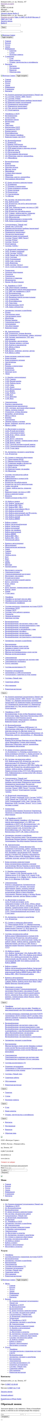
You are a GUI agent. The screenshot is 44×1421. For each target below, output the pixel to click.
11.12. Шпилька (11, 396)
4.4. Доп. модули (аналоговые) (16, 108)
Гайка (7, 561)
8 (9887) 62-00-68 (11, 1384)
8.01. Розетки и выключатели (15, 345)
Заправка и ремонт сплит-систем (17, 648)
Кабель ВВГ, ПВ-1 (11, 536)
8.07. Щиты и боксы (12, 347)
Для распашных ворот (13, 316)
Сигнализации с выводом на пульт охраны (20, 674)
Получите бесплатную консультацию (14, 1166)
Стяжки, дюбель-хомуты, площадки (18, 488)
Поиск (4, 27)
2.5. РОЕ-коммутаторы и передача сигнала (20, 148)
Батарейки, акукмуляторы (14, 414)
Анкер (7, 549)
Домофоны (9, 597)
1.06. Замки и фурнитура (14, 307)
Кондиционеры (10, 644)
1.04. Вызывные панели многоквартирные (20, 289)
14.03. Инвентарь (11, 263)
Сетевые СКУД (10, 610)
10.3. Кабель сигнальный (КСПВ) (17, 515)
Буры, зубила (10, 584)
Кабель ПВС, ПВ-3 (12, 538)
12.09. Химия (10, 437)
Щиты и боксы (10, 416)
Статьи (12, 52)
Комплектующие (11, 328)
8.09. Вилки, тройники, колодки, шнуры (20, 351)
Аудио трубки (10, 117)
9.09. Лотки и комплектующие (16, 221)
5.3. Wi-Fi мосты (11, 467)
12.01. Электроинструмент (15, 433)
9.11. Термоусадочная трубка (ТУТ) (18, 215)
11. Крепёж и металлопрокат (15, 377)
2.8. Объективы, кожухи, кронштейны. (19, 156)
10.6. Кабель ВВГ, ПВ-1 (13, 505)
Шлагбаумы (9, 318)
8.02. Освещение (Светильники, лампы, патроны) (23, 335)
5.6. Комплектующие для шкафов (17, 469)
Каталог (8, 43)
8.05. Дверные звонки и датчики (17, 343)
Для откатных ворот (12, 314)
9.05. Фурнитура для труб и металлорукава (20, 203)
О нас (11, 58)
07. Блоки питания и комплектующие (18, 182)
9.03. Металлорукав (12, 217)
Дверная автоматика (12, 616)
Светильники (10, 419)
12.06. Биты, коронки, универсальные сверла (21, 440)
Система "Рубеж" (11, 240)
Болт (7, 557)
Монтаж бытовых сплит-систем (16, 646)
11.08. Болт (9, 395)
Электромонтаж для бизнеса (15, 661)
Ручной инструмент (12, 578)
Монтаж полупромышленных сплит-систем (21, 652)
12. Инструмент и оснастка (15, 429)
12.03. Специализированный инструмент (20, 446)
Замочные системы (12, 618)
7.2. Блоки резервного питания (16, 188)
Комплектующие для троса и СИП (17, 492)
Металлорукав (10, 480)
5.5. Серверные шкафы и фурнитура (18, 463)
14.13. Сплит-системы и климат (16, 267)
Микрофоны (9, 171)
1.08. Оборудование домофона (16, 287)
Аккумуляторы (10, 362)
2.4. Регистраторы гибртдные (16, 146)
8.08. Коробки (10, 349)
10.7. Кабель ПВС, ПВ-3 (14, 507)
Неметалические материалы (15, 547)
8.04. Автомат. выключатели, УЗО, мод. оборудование (23, 849)
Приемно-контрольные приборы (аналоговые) (22, 228)
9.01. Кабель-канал (12, 201)
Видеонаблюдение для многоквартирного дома (22, 625)
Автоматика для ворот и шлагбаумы (18, 310)
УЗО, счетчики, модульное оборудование (20, 408)
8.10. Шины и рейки (12, 353)
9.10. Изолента (10, 205)
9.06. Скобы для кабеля (13, 209)
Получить (5, 1172)
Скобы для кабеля (11, 486)
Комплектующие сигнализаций (16, 236)
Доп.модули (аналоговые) (14, 234)
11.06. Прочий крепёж (13, 381)
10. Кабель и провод (12, 501)
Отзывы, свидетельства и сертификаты (23, 62)
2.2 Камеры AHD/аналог (14, 144)
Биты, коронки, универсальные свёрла (19, 587)
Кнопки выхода (11, 131)
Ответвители (10, 276)
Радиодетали (9, 370)
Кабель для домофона (13, 530)
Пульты (8, 312)
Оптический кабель (12, 540)
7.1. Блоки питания (12, 190)
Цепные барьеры (11, 320)
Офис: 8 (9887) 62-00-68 (23, 17)
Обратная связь (15, 72)
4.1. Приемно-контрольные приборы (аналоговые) (23, 100)
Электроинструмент (12, 572)
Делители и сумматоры (13, 278)
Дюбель (8, 553)
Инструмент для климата (14, 576)
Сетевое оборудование (13, 173)
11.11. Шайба (10, 391)
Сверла (7, 585)
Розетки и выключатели (14, 404)
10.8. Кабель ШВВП (12, 519)
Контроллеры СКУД (12, 127)
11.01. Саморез (10, 379)
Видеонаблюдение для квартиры (17, 627)
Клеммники (9, 368)
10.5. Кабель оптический (14, 511)
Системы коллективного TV (15, 667)
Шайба (7, 563)
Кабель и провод (11, 522)
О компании (9, 56)
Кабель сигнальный (12, 528)
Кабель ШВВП (10, 534)
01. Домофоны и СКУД (13, 285)
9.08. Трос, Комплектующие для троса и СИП (21, 207)
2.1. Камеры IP (10, 142)
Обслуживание (10, 685)
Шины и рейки (10, 425)
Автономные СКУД (12, 608)
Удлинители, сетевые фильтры (16, 412)
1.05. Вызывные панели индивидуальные (20, 297)
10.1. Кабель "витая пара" (14, 503)
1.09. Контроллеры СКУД (14, 305)
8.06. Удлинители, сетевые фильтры (18, 333)
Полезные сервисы (16, 54)
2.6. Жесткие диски (12, 150)
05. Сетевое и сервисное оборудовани (19, 457)
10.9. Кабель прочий (12, 517)
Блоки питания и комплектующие (17, 356)
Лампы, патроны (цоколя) (14, 410)
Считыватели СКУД (12, 129)
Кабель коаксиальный (13, 532)
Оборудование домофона (14, 135)
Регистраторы (10, 165)
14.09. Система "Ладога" (14, 265)
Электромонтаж (11, 657)
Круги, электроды (11, 582)
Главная (8, 41)
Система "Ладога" (11, 242)
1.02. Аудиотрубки (12, 299)
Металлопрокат (10, 545)
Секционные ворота (12, 322)
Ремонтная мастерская (13, 689)
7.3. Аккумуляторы (12, 194)
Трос (7, 490)
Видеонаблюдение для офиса (15, 631)
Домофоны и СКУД (12, 114)
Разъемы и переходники (14, 366)
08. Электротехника (12, 331)
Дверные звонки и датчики (15, 421)
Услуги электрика (11, 663)
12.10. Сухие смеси (12, 448)
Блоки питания (10, 358)
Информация (10, 49)
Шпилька (8, 564)
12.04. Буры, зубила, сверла (15, 435)
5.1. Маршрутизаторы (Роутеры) (17, 461)
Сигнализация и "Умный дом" (16, 224)
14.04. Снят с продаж (13, 261)
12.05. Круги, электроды (14, 438)
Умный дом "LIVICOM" (14, 226)
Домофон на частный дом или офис (18, 599)
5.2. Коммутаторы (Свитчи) (15, 465)
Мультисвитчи (10, 280)
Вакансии (13, 70)
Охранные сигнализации (14, 671)
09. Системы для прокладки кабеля (18, 200)
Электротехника (11, 402)
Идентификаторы (11, 133)
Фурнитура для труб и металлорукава (19, 484)
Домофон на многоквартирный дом (18, 601)
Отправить (5, 1416)
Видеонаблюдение (12, 161)
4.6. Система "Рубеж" (13, 98)
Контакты (8, 64)
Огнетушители (10, 244)
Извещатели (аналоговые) (14, 230)
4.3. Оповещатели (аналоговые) (16, 104)
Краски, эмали (10, 589)
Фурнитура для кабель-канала (16, 482)
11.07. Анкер (9, 387)
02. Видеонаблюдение (13, 140)
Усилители (9, 274)
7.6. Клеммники (11, 184)
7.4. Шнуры (9, 196)
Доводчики (9, 125)
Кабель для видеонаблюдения (16, 524)
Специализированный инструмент (18, 574)
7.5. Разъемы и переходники (15, 186)
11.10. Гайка (9, 385)
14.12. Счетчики (11, 257)
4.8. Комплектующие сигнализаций (18, 102)
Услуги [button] (7, 1347)
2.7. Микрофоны (11, 158)
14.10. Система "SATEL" (14, 253)
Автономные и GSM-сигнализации (18, 672)
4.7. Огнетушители (12, 110)
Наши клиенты (14, 60)
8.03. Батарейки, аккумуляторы (16, 341)
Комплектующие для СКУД (15, 137)
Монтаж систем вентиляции (15, 654)
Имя (2, 1168)
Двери (7, 374)
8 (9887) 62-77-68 (14, 1388)
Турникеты (9, 614)
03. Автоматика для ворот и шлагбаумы (19, 452)
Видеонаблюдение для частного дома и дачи (21, 623)
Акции (7, 47)
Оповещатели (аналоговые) (15, 232)
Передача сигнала (11, 167)
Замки (7, 123)
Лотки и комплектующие (14, 494)
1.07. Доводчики (11, 303)
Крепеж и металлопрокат (14, 543)
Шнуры (8, 364)
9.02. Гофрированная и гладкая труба (18, 219)
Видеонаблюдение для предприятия (18, 635)
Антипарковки (10, 324)
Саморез (8, 551)
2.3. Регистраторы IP (12, 152)
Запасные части (11, 372)
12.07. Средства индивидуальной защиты (20, 444)
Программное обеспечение (15, 179)
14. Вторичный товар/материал (16, 249)
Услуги (7, 45)
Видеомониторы (11, 116)
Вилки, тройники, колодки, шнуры (18, 423)
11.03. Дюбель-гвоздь (13, 383)
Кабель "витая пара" (12, 526)
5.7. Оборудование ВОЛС (14, 459)
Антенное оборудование (14, 272)
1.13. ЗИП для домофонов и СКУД (17, 291)
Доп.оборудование (12, 326)
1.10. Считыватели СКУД (14, 295)
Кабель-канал (10, 476)
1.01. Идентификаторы (13, 301)
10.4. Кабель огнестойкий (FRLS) (17, 509)
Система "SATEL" (11, 246)
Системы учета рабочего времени (17, 612)
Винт (7, 559)
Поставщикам (14, 68)
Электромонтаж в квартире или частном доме (22, 659)
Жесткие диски (10, 169)
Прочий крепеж (11, 566)
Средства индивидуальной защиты (18, 580)
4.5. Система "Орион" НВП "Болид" (18, 96)
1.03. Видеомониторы (13, 293)
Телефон (4, 1170)
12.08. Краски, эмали (12, 442)
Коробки (8, 417)
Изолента (8, 496)
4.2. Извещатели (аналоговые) (16, 106)
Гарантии (12, 51)
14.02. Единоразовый (13, 259)
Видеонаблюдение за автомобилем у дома (20, 629)
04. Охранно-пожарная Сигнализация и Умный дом (24, 95)
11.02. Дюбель (10, 393)
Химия (7, 591)
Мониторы (9, 175)
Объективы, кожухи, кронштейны (17, 177)
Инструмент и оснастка (13, 570)
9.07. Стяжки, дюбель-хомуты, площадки (20, 213)
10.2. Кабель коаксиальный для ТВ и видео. (21, 513)
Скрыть (4, 693)
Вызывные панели (12, 119)
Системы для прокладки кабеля (16, 474)
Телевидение (10, 270)
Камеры (8, 163)
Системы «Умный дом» (13, 678)
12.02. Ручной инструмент (14, 431)
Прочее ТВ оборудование (14, 282)
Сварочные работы (12, 682)
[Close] (2, 1400)
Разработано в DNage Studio (11, 1399)
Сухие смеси (9, 593)
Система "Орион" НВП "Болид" (17, 238)
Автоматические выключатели (16, 406)
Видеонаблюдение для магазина (17, 633)
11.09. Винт (9, 398)
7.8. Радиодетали (11, 192)
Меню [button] (7, 1284)
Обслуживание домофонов (15, 603)
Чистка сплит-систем (13, 650)
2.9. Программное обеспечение (16, 154)
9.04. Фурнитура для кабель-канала (18, 211)
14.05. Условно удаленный (14, 251)
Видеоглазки (9, 121)
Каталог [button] (8, 1299)
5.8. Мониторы (10, 471)
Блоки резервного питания (15, 360)
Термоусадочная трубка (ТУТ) (16, 498)
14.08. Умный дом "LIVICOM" (16, 255)
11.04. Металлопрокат (13, 389)
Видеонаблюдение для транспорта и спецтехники (23, 637)
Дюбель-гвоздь (10, 555)
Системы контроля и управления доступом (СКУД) (24, 606)
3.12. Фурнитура (11, 454)
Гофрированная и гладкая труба (16, 478)
